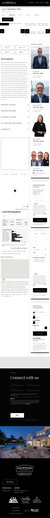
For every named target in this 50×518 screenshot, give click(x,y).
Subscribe (40, 220)
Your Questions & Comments (39, 257)
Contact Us (36, 233)
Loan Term (35, 310)
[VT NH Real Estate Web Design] (35, 510)
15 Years (42, 312)
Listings (7, 294)
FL (10, 294)
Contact (31, 2)
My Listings (35, 76)
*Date (34, 247)
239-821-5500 (38, 141)
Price (34, 315)
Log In (37, 2)
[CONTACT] (7, 19)
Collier (13, 294)
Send (17, 415)
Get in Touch (10, 482)
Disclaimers (16, 510)
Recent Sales (40, 76)
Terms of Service (43, 295)
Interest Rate (36, 325)
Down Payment (36, 320)
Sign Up (42, 2)
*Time (34, 252)
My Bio (39, 77)
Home (2, 294)
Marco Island (19, 294)
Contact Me (35, 77)
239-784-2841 (38, 107)
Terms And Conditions (16, 513)
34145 (25, 294)
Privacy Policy (37, 295)
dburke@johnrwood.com (40, 173)
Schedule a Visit (43, 233)
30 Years (36, 312)
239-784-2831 (38, 74)
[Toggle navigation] (47, 2)
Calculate (40, 333)
